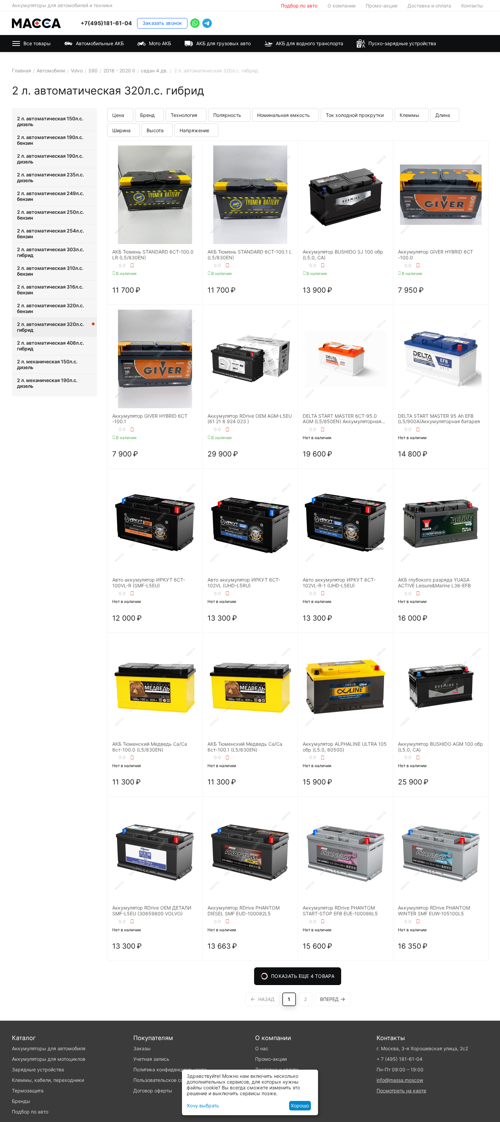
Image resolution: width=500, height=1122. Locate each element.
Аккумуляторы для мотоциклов (48, 1059)
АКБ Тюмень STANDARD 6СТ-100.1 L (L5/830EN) (249, 254)
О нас (261, 1048)
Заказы (142, 1048)
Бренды (21, 1101)
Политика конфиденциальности (169, 1069)
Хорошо (300, 1105)
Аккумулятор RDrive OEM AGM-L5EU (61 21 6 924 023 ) (249, 419)
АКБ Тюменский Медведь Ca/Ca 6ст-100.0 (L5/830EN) (149, 747)
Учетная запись (151, 1059)
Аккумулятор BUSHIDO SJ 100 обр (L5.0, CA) (343, 254)
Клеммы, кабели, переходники (48, 1080)
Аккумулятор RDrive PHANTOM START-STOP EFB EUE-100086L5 (340, 910)
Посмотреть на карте (401, 1090)
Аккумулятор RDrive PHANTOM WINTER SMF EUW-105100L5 (434, 910)
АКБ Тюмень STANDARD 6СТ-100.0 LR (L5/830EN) (153, 254)
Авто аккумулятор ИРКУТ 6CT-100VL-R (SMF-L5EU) (148, 582)
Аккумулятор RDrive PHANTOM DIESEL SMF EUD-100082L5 (243, 910)
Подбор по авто (299, 5)
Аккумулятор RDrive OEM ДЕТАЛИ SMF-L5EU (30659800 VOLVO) (151, 910)
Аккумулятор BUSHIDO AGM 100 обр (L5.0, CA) (440, 747)
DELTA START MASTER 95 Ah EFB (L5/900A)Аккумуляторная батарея (439, 419)
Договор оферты (152, 1090)
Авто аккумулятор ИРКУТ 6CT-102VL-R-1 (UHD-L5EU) (339, 582)
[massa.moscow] (36, 22)
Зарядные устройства (38, 1069)
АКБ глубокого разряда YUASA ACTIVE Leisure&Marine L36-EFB (434, 582)
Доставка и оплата (429, 5)
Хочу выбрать (203, 1105)
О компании (341, 5)
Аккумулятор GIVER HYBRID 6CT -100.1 (149, 419)
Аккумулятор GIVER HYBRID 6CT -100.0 (435, 254)
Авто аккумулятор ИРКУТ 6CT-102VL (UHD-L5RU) (243, 582)
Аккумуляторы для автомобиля (48, 1048)
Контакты (472, 5)
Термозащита (28, 1090)
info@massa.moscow (400, 1080)
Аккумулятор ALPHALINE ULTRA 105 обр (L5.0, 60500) (345, 747)
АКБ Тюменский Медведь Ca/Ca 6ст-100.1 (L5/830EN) (244, 747)
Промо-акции (381, 5)
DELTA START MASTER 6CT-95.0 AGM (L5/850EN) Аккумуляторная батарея (342, 419)
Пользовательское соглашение (169, 1080)
